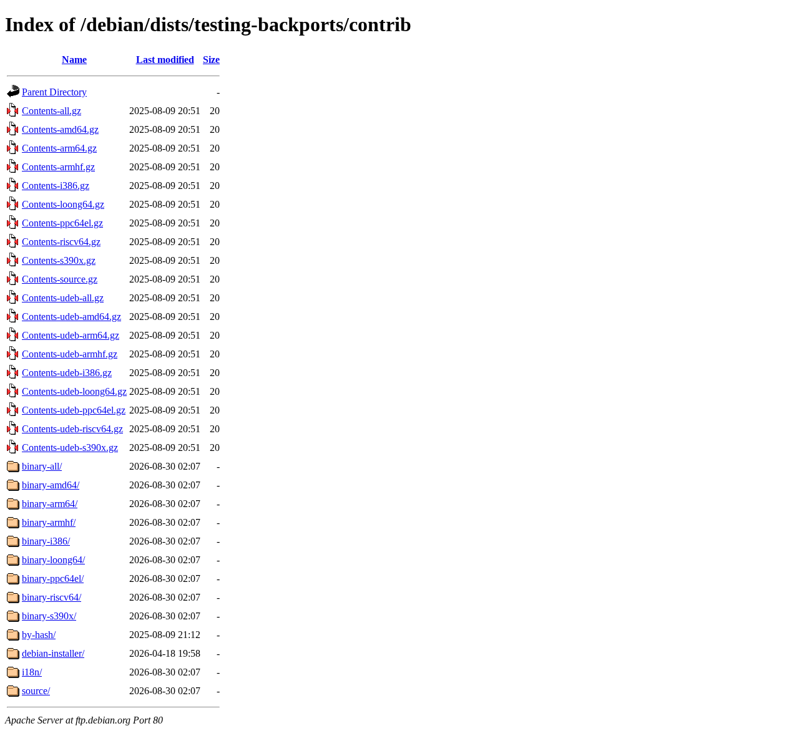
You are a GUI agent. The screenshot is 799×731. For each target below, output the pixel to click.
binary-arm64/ (49, 503)
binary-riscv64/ (51, 597)
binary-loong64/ (53, 559)
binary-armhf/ (49, 522)
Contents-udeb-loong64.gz (74, 391)
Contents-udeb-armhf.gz (69, 354)
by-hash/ (39, 634)
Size (211, 59)
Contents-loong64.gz (63, 204)
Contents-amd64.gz (60, 129)
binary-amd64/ (50, 485)
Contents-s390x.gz (59, 260)
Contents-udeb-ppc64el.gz (73, 410)
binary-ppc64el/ (53, 578)
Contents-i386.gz (55, 185)
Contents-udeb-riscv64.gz (72, 429)
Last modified (165, 59)
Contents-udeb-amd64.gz (71, 316)
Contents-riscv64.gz (61, 241)
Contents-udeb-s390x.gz (70, 447)
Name (74, 59)
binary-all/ (42, 466)
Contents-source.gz (59, 279)
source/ (36, 690)
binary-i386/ (46, 541)
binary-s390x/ (49, 616)
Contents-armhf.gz (58, 167)
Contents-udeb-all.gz (63, 298)
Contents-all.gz (51, 110)
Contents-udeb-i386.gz (67, 372)
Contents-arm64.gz (59, 148)
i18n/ (32, 672)
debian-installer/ (53, 653)
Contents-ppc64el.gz (62, 223)
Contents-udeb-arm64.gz (70, 335)
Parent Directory (54, 92)
